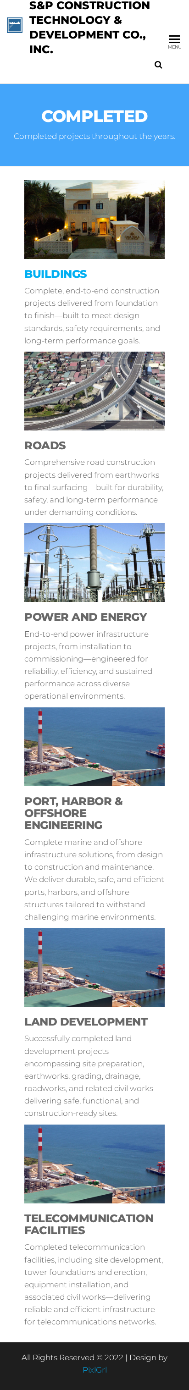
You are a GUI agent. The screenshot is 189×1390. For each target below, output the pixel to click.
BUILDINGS (55, 274)
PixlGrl (95, 1369)
